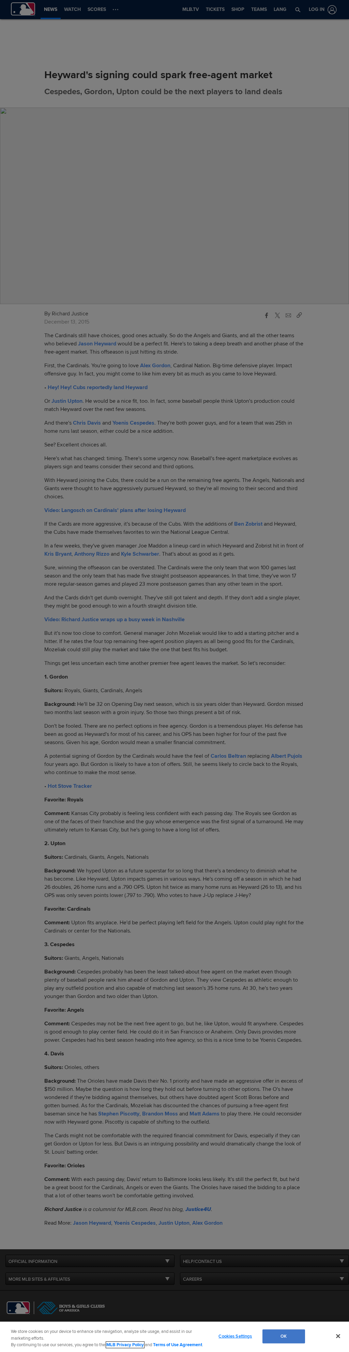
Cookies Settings (235, 1336)
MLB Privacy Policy (125, 1345)
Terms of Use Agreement (177, 1345)
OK (283, 1336)
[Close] (338, 1335)
